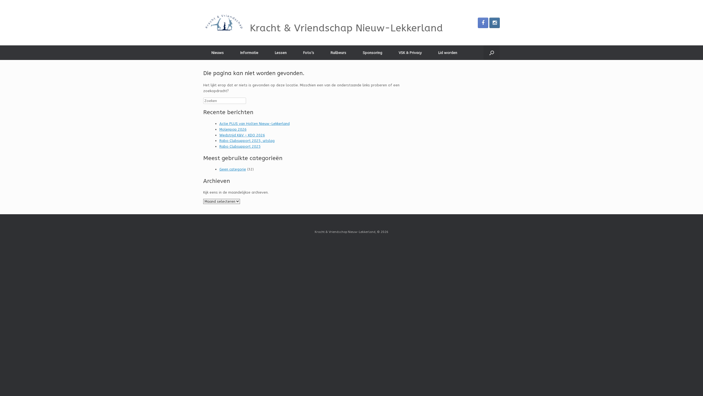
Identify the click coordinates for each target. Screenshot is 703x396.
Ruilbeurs (338, 53)
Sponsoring (372, 53)
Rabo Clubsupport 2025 (240, 146)
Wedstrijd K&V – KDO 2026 (242, 135)
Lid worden (447, 53)
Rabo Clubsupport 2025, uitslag (247, 141)
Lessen (281, 53)
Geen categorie (232, 169)
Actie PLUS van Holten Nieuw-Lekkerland (254, 124)
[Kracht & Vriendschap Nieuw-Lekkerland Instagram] (494, 23)
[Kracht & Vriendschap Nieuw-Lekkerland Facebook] (483, 23)
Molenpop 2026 (233, 129)
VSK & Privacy (410, 53)
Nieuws (217, 53)
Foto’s (308, 53)
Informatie (249, 53)
